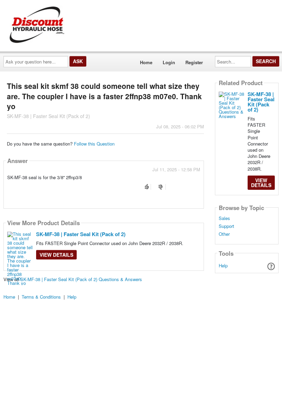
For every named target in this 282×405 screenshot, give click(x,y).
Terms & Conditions (41, 296)
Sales (224, 218)
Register (194, 62)
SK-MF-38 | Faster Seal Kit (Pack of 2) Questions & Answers (81, 279)
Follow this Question (94, 143)
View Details (56, 254)
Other (224, 234)
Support (226, 226)
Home (146, 62)
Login (169, 62)
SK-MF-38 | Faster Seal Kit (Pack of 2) (81, 234)
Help (223, 265)
